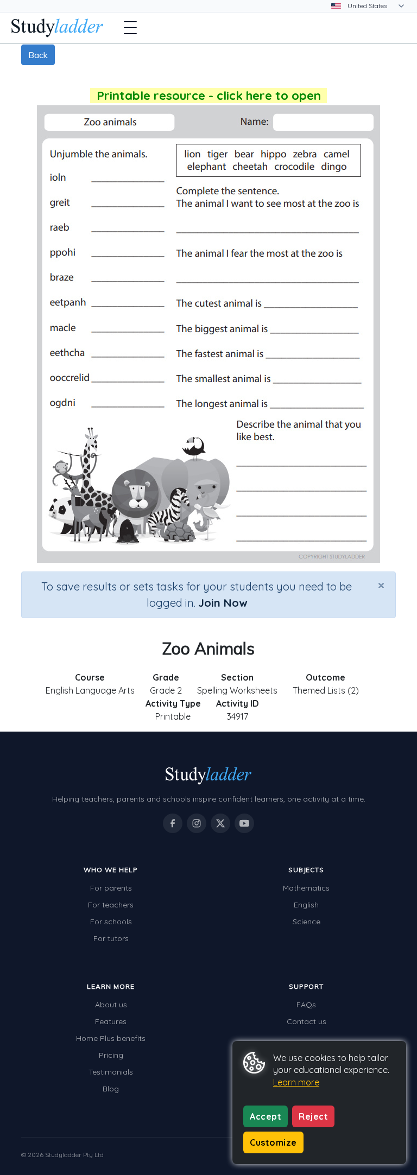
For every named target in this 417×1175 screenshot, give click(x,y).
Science (306, 921)
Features (111, 1021)
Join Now (222, 602)
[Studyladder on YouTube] (244, 823)
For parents (111, 888)
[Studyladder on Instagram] (196, 823)
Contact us (306, 1021)
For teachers (111, 905)
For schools (111, 921)
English (306, 905)
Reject (313, 1116)
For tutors (111, 938)
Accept (265, 1116)
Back (38, 54)
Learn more (296, 1082)
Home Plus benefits (111, 1038)
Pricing (111, 1055)
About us (111, 1004)
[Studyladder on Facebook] (172, 823)
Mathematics (306, 888)
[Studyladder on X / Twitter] (220, 823)
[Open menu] (130, 28)
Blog (111, 1089)
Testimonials (111, 1072)
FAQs (306, 1004)
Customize (273, 1142)
